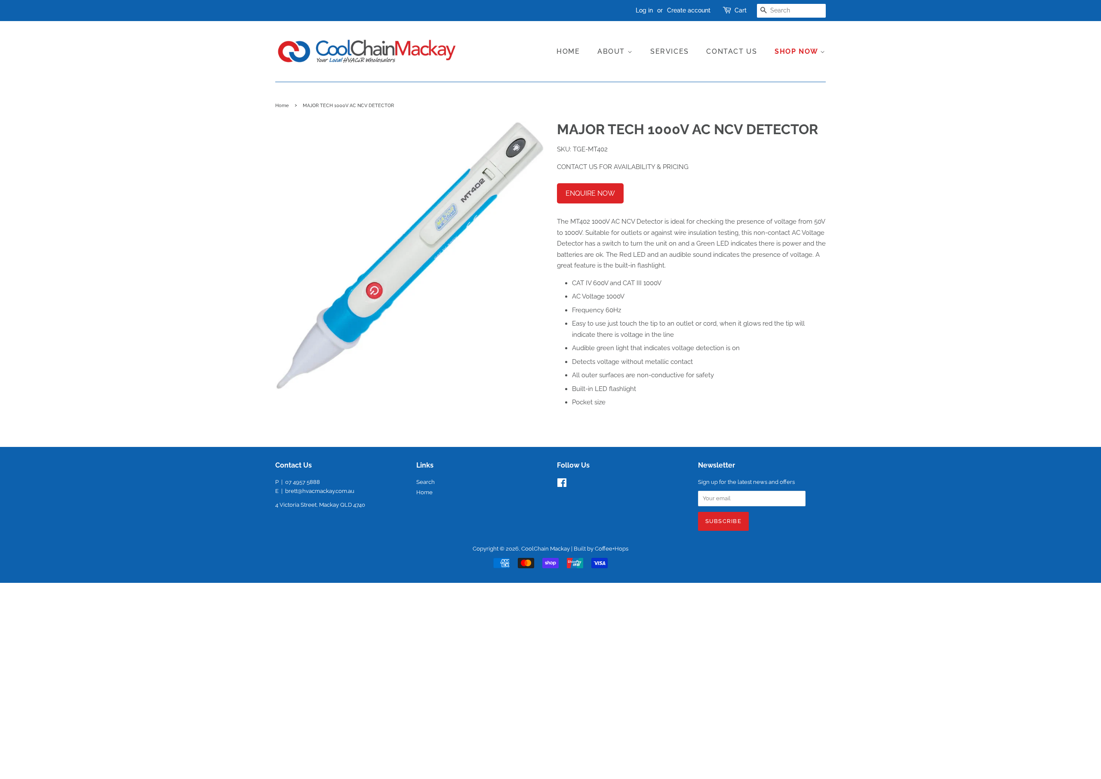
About (612, 51)
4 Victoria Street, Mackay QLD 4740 (320, 505)
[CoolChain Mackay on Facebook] (562, 484)
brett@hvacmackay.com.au (319, 491)
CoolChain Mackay (545, 548)
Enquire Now (590, 193)
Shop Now (797, 51)
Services (669, 51)
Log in (644, 10)
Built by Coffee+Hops (601, 548)
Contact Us (731, 51)
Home (568, 51)
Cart (741, 10)
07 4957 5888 (302, 482)
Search (425, 482)
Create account (688, 10)
